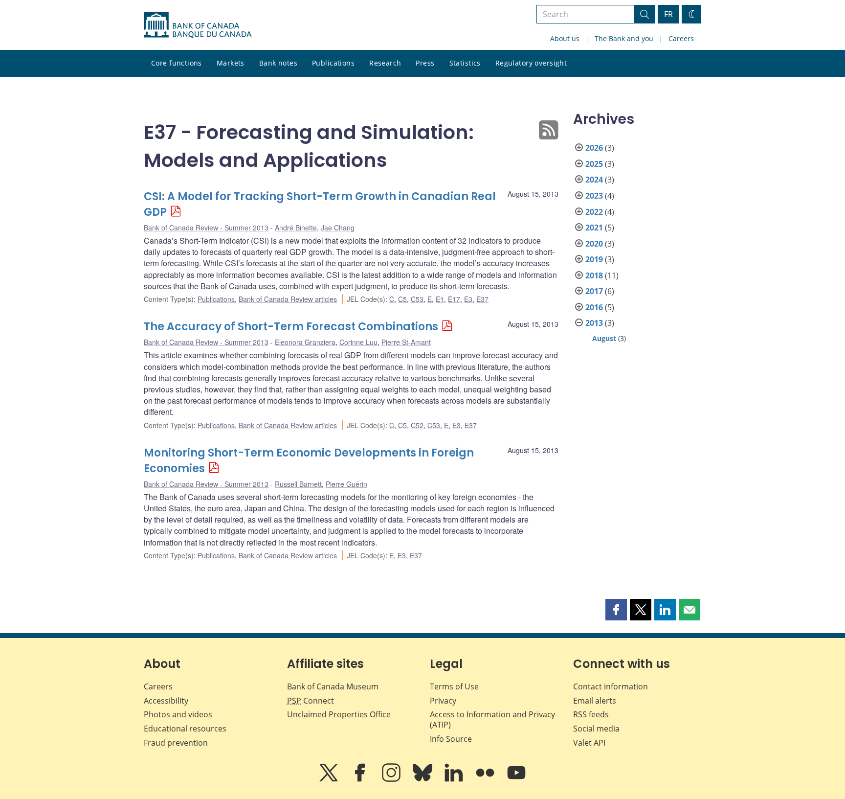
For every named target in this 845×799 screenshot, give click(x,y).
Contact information (610, 686)
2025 (594, 164)
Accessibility (166, 700)
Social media (596, 728)
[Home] (197, 25)
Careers (681, 38)
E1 (440, 299)
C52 (417, 425)
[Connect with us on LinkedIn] (454, 779)
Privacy (443, 700)
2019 (594, 259)
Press (425, 63)
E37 (482, 299)
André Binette (296, 227)
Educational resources (185, 728)
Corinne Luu (358, 342)
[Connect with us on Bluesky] (423, 779)
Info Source (451, 738)
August (604, 338)
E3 (468, 299)
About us (564, 38)
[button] (616, 609)
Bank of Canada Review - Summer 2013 (206, 227)
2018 (594, 275)
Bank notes (278, 63)
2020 (594, 243)
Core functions (176, 63)
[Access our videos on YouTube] (516, 779)
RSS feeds (591, 714)
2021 (594, 227)
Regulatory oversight (531, 63)
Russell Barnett (298, 484)
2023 (594, 195)
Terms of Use (454, 686)
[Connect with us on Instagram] (392, 779)
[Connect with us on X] (329, 779)
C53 (417, 299)
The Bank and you (624, 38)
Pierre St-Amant (406, 342)
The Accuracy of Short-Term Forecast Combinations (291, 326)
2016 (594, 307)
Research (385, 63)
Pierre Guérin (346, 484)
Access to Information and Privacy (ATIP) (492, 719)
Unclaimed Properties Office (339, 714)
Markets (231, 63)
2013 (594, 323)
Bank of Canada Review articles (288, 299)
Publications (333, 63)
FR (668, 14)
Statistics (465, 63)
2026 (594, 147)
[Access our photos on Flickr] (486, 779)
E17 (454, 299)
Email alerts (594, 700)
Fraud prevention (176, 742)
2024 (594, 179)
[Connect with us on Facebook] (361, 779)
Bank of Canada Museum (332, 686)
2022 (594, 211)
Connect (310, 700)
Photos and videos (178, 714)
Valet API (589, 742)
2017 (594, 291)
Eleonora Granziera (305, 342)
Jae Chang (338, 227)
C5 (402, 299)
